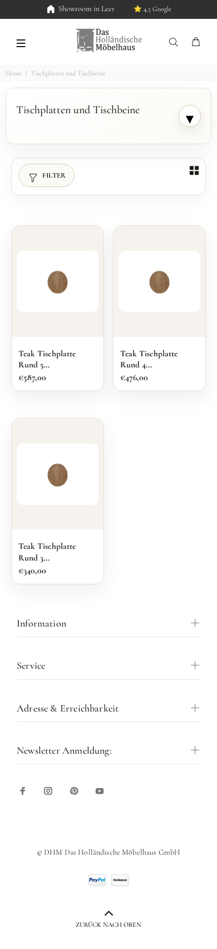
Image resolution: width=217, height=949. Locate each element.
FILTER (54, 175)
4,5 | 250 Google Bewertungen (138, 9)
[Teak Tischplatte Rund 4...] (159, 281)
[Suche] (176, 42)
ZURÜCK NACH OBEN (108, 924)
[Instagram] (48, 791)
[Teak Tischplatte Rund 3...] (57, 474)
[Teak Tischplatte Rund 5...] (57, 281)
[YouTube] (100, 791)
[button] (21, 42)
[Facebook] (23, 791)
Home (14, 73)
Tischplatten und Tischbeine (68, 73)
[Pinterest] (74, 791)
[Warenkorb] (196, 42)
